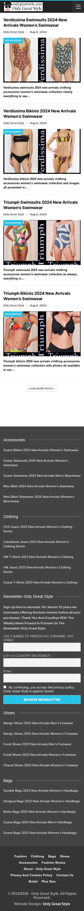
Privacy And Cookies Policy (31, 875)
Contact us (64, 875)
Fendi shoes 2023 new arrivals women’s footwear (39, 754)
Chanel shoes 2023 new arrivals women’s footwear (40, 765)
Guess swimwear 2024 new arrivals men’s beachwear (42, 475)
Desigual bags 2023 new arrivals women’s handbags (41, 801)
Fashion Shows (53, 862)
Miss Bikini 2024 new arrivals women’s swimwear (38, 486)
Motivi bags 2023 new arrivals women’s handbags (39, 811)
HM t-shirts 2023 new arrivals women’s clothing (38, 557)
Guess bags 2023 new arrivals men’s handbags (37, 822)
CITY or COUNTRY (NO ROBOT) (27, 656)
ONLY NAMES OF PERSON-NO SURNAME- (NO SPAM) (38, 638)
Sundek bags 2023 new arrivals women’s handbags (40, 790)
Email (7, 671)
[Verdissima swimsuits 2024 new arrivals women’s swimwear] (42, 60)
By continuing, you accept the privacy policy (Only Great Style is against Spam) (38, 689)
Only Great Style (56, 904)
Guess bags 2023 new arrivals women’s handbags (40, 833)
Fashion (20, 856)
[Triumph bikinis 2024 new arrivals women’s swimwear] (42, 333)
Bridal (33, 881)
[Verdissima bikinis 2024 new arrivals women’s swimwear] (42, 151)
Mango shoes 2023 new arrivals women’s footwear (40, 733)
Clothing (37, 856)
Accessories (13, 40)
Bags (52, 856)
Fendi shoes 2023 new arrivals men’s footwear (37, 744)
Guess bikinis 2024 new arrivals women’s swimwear (40, 450)
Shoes (65, 856)
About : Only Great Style (42, 869)
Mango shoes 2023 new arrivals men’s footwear (38, 723)
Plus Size (49, 881)
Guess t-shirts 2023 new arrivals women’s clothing (40, 582)
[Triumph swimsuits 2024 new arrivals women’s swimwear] (42, 242)
